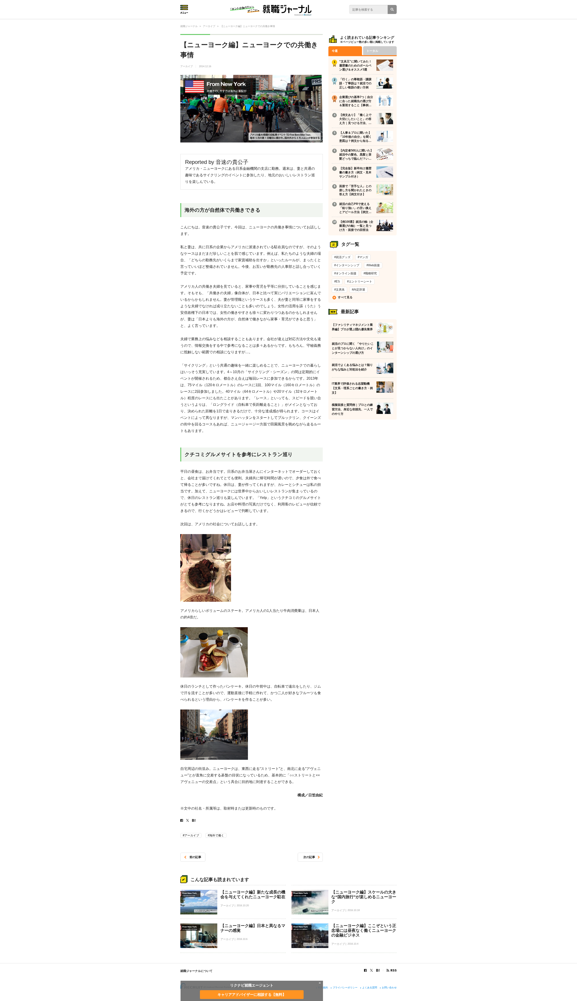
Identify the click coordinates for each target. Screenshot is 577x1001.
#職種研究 (370, 273)
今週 (335, 51)
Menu (184, 9)
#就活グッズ (342, 257)
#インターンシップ (346, 265)
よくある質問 (369, 987)
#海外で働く (216, 835)
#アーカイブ (191, 835)
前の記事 (195, 857)
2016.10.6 (242, 939)
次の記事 (309, 857)
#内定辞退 (358, 289)
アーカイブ (186, 66)
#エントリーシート (359, 281)
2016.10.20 (243, 905)
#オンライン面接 (345, 273)
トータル (372, 51)
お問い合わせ (389, 987)
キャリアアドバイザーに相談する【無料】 (252, 994)
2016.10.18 (354, 910)
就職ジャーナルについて (196, 971)
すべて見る (345, 297)
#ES (337, 281)
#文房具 (339, 289)
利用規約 (323, 987)
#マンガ (363, 257)
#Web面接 (373, 265)
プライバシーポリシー (345, 987)
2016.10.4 (353, 943)
